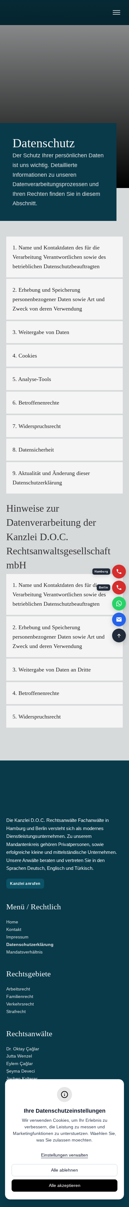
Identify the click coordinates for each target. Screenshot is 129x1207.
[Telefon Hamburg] (119, 571)
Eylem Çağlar (19, 1063)
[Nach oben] (119, 635)
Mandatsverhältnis (24, 951)
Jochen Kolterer (22, 1078)
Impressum (17, 936)
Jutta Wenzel (19, 1055)
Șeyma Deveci (20, 1071)
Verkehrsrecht (20, 1003)
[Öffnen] (116, 12)
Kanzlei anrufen (25, 883)
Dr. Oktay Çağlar (22, 1048)
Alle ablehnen (64, 1170)
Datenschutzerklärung (30, 944)
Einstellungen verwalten (64, 1154)
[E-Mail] (119, 619)
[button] (64, 257)
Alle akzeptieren (64, 1185)
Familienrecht (19, 996)
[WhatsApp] (119, 603)
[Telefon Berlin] (119, 587)
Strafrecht (16, 1011)
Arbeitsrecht (18, 988)
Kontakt (13, 929)
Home (12, 921)
